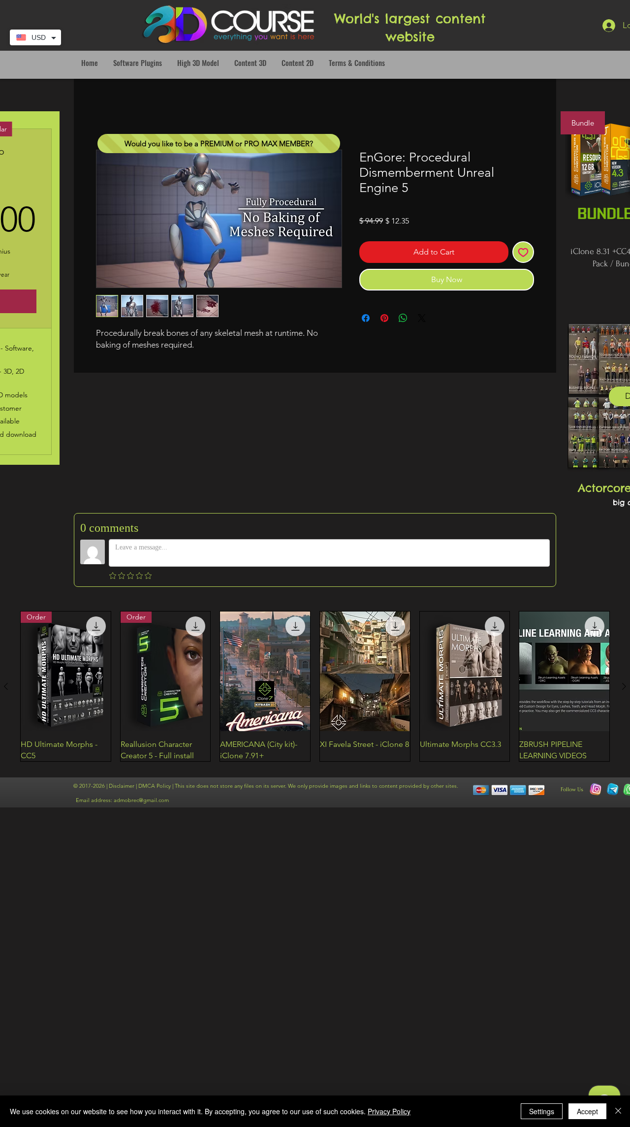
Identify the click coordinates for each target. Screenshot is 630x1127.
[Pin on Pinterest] (384, 318)
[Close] (618, 1111)
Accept (587, 1111)
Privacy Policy (389, 1111)
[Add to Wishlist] (523, 252)
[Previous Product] (6, 686)
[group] (315, 686)
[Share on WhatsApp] (403, 318)
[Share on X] (422, 318)
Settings (541, 1111)
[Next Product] (624, 686)
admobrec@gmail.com (141, 800)
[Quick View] (265, 672)
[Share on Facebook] (366, 318)
